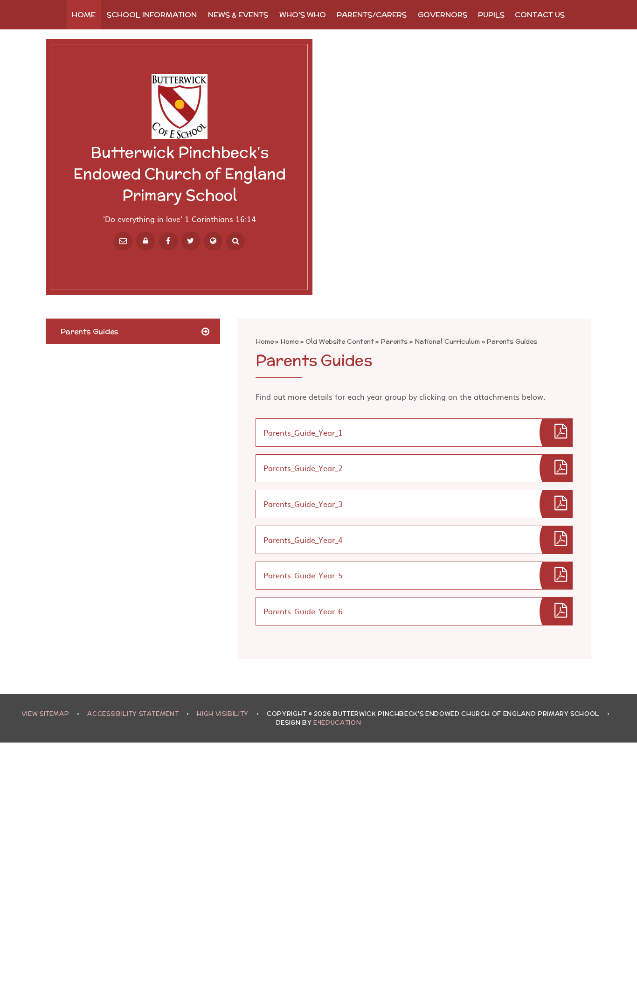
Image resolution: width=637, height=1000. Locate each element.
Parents (394, 341)
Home (265, 341)
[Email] (123, 241)
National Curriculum (447, 341)
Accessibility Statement (133, 713)
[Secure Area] (145, 241)
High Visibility (223, 713)
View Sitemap (45, 713)
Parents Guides (511, 341)
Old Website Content (339, 341)
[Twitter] (190, 241)
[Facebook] (168, 241)
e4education (337, 722)
